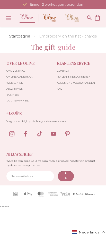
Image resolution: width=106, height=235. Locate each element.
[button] (89, 232)
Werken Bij (14, 82)
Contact (63, 70)
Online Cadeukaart (21, 76)
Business (12, 94)
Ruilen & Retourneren (74, 76)
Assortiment (15, 88)
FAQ (59, 88)
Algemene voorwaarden (76, 82)
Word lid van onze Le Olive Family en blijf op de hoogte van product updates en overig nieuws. (50, 163)
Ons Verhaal (15, 70)
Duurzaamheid (17, 100)
